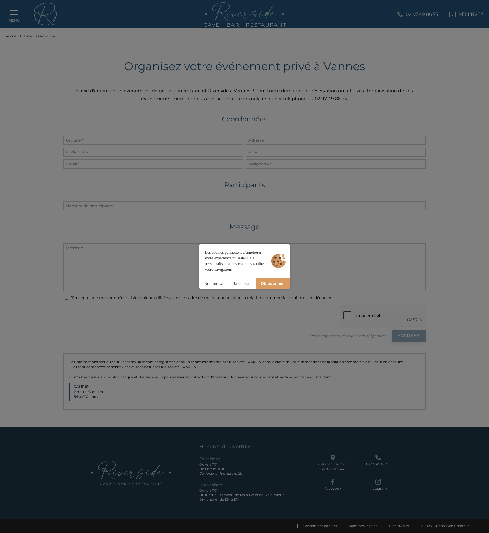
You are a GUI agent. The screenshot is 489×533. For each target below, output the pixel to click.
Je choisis (241, 283)
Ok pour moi (273, 283)
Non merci (213, 283)
